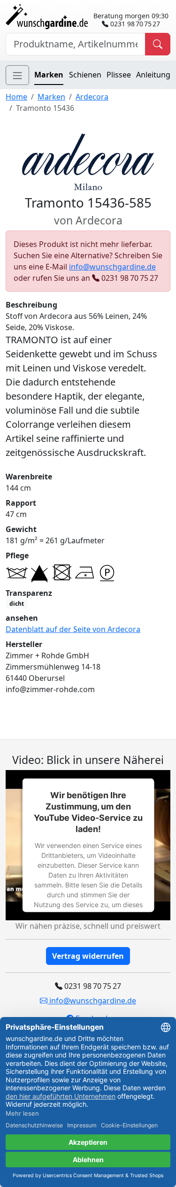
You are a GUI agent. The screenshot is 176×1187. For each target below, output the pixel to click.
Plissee (119, 74)
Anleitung (153, 74)
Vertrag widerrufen (88, 956)
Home (16, 97)
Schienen (85, 74)
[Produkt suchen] (157, 44)
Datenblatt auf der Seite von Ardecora (73, 629)
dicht (16, 604)
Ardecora (92, 97)
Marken (48, 74)
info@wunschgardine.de (112, 267)
